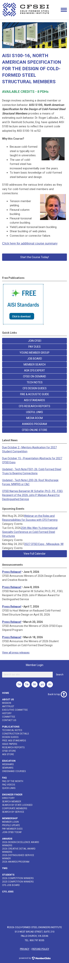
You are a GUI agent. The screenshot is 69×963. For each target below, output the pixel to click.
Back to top (54, 694)
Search (59, 674)
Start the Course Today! (34, 257)
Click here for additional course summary (30, 243)
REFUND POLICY (40, 949)
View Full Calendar (35, 553)
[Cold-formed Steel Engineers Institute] (26, 16)
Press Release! (11, 571)
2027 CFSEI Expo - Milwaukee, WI (43, 544)
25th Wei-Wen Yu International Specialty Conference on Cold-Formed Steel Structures (30, 531)
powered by (25, 958)
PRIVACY (24, 949)
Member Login (34, 665)
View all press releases (16, 652)
